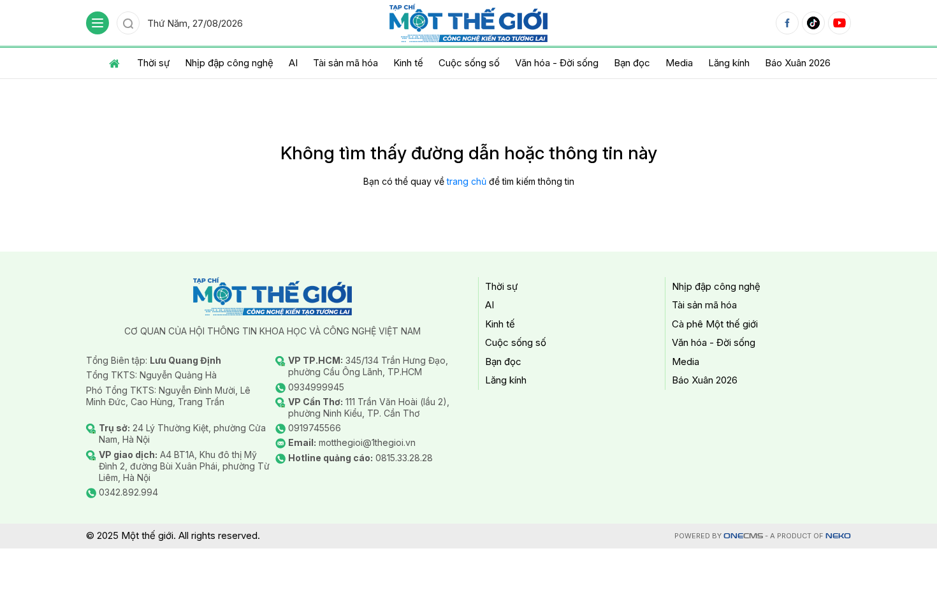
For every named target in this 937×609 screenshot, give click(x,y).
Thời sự (153, 63)
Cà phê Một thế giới (715, 324)
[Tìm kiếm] (128, 22)
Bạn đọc (632, 63)
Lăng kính (729, 63)
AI (293, 63)
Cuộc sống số (469, 63)
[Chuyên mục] (97, 22)
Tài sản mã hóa (345, 63)
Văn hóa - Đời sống (557, 63)
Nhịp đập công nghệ (229, 63)
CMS (743, 536)
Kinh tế (408, 63)
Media (679, 63)
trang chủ (466, 181)
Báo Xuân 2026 (798, 63)
